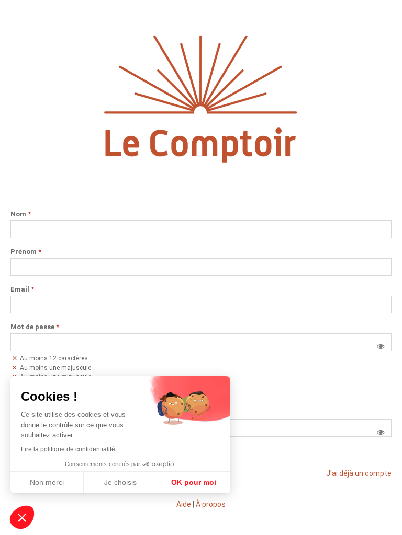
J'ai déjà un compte (359, 473)
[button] (380, 346)
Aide (183, 504)
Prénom (25, 251)
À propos (211, 504)
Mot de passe (34, 327)
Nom (20, 214)
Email (22, 289)
